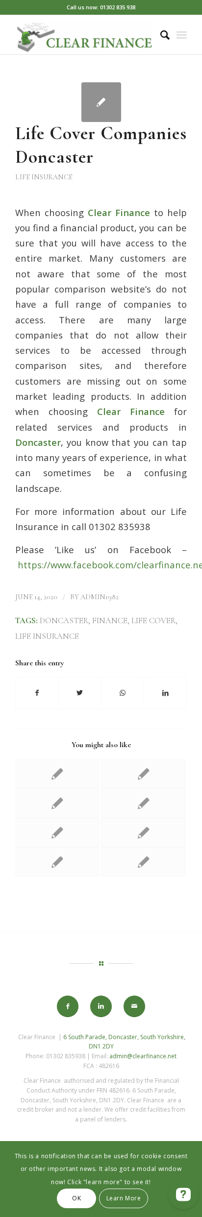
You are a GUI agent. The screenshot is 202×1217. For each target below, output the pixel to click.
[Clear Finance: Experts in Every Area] (57, 773)
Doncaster (64, 621)
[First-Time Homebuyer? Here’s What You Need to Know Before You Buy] (57, 832)
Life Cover (153, 621)
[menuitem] (160, 34)
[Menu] (182, 35)
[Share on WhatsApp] (122, 693)
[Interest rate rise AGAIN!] (57, 861)
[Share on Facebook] (37, 693)
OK (76, 1198)
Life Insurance (44, 176)
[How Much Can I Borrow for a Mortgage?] (143, 861)
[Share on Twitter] (80, 693)
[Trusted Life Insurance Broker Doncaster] (57, 803)
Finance (109, 621)
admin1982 (99, 596)
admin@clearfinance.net (143, 1056)
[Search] (160, 34)
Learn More (123, 1198)
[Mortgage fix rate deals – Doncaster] (143, 803)
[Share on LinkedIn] (165, 693)
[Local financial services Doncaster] (143, 773)
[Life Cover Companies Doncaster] (101, 102)
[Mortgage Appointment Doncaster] (143, 832)
